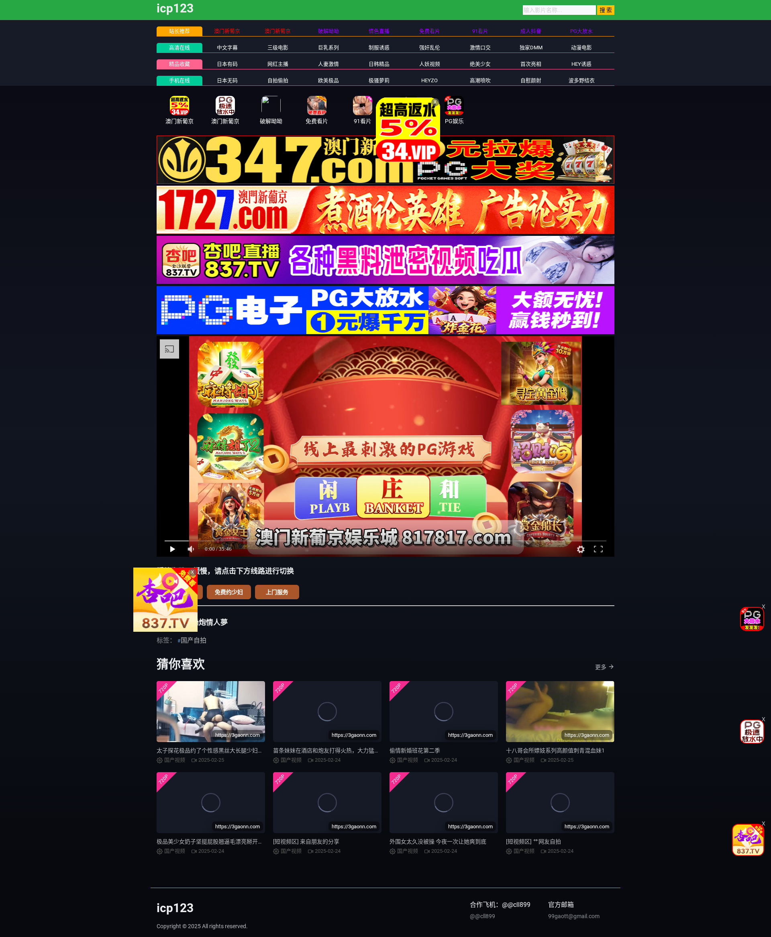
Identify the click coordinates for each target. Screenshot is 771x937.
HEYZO (429, 80)
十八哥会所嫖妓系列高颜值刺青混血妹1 (555, 750)
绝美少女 (480, 64)
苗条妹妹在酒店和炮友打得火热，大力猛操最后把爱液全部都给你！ (357, 750)
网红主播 (277, 64)
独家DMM (531, 48)
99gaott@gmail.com (574, 916)
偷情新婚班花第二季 (415, 750)
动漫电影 (581, 48)
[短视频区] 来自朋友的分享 (306, 841)
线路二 (180, 592)
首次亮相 (530, 64)
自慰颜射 (530, 80)
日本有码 (227, 64)
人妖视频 (429, 64)
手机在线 (179, 80)
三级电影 (277, 48)
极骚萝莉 (379, 80)
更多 (600, 667)
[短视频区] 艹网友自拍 (533, 841)
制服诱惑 (379, 48)
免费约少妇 (229, 592)
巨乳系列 (328, 48)
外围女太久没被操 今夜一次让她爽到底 (438, 841)
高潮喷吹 (480, 80)
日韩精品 (379, 64)
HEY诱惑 (581, 64)
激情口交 (480, 48)
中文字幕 (227, 48)
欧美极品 (328, 80)
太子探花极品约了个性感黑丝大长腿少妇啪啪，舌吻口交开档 (232, 750)
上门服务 (277, 592)
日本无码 (227, 80)
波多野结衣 (582, 80)
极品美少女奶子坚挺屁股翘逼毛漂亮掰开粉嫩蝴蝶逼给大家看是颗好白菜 (247, 841)
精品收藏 (179, 64)
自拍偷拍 (277, 80)
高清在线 (179, 48)
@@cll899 (482, 916)
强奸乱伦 (429, 48)
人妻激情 (328, 64)
